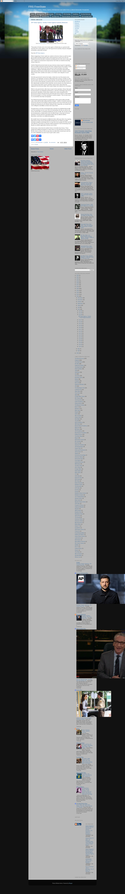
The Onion (77, 375)
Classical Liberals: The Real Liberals (70, 16)
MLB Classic (78, 539)
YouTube (77, 28)
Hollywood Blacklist (79, 506)
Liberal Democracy (79, 462)
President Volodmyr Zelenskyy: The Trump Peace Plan (83, 564)
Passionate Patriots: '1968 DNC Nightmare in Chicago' (87, 205)
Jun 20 (80, 325)
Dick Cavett (77, 479)
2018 (77, 282)
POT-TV (77, 546)
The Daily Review (35, 16)
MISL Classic (78, 472)
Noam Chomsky (78, 482)
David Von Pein (78, 477)
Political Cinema (78, 434)
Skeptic (76, 453)
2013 (77, 292)
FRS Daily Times (80, 743)
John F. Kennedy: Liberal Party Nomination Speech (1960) (86, 194)
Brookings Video (78, 377)
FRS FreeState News (86, 16)
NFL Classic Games (79, 543)
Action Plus (79, 690)
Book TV (77, 406)
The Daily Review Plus (81, 803)
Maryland (77, 508)
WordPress (75, 14)
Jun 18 (80, 327)
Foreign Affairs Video (79, 396)
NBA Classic (77, 463)
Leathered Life (78, 389)
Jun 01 (80, 346)
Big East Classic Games (80, 501)
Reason (76, 550)
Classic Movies (78, 403)
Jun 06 (80, 340)
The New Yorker (78, 465)
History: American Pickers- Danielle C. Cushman (86, 731)
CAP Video (77, 503)
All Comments (80, 68)
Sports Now (77, 515)
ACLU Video (77, 467)
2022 (77, 275)
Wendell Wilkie (78, 555)
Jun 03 (80, 344)
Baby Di (76, 437)
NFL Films (77, 481)
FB (75, 33)
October (80, 301)
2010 (77, 353)
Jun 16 (80, 331)
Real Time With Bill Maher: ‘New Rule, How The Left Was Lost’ (84, 680)
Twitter (76, 30)
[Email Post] (58, 142)
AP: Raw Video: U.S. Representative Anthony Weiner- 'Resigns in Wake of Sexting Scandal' (87, 237)
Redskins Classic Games (80, 493)
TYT (76, 474)
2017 (77, 284)
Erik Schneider (50, 14)
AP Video (77, 363)
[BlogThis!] (62, 142)
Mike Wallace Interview (80, 541)
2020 (77, 279)
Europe (36, 144)
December (80, 297)
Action (76, 413)
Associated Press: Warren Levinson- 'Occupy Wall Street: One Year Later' (87, 183)
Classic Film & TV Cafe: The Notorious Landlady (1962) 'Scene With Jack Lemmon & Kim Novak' (90, 842)
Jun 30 (80, 310)
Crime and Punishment (80, 450)
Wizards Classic (78, 498)
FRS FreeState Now (81, 772)
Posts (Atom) (40, 151)
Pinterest (77, 23)
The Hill (76, 420)
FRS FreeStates (80, 787)
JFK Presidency (78, 431)
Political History (78, 548)
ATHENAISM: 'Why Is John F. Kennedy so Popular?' (89, 861)
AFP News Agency (42, 43)
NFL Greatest (78, 441)
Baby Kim (77, 427)
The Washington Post (80, 387)
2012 (77, 294)
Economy (77, 489)
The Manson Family (79, 405)
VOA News (77, 372)
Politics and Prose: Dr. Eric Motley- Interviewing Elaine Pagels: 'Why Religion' (87, 746)
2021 (77, 277)
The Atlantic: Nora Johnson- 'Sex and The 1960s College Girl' (87, 775)
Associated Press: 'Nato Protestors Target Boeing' (86, 247)
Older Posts (68, 149)
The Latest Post (40, 14)
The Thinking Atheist (79, 496)
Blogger (70, 883)
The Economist (78, 399)
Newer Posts (35, 149)
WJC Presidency (78, 422)
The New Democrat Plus (82, 573)
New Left (77, 382)
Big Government (78, 522)
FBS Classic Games (79, 529)
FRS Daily (58, 14)
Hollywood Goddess (79, 365)
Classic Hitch (78, 448)
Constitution (77, 527)
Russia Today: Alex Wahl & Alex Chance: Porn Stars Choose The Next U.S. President (84, 806)
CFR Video (77, 488)
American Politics (79, 519)
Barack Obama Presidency (81, 425)
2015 (77, 288)
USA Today (77, 475)
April (79, 350)
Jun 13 (80, 335)
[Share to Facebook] (64, 142)
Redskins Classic (79, 484)
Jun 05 (80, 342)
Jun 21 (80, 323)
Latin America (78, 538)
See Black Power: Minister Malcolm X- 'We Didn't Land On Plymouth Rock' (87, 257)
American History (79, 456)
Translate (85, 45)
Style (76, 394)
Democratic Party (79, 458)
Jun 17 (80, 329)
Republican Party (79, 513)
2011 (77, 296)
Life (76, 374)
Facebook (77, 26)
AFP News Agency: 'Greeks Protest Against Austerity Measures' (49, 22)
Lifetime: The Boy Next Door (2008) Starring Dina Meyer (83, 719)
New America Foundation (80, 432)
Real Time (77, 443)
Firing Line (77, 531)
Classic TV (77, 526)
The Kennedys (78, 486)
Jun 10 (80, 336)
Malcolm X (77, 408)
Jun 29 (80, 312)
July (79, 307)
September (80, 303)
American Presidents (79, 444)
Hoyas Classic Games (80, 536)
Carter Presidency (79, 401)
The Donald (77, 517)
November (80, 299)
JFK (76, 386)
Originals (77, 360)
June (79, 309)
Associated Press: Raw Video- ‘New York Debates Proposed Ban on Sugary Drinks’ (87, 226)
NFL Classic (77, 398)
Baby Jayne (77, 410)
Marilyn (76, 379)
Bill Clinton (77, 429)
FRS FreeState (37, 6)
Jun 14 (80, 333)
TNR (76, 370)
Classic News (78, 417)
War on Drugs (78, 415)
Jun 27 (80, 319)
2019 (77, 281)
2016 (77, 286)
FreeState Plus (80, 757)
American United (78, 520)
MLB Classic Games (79, 439)
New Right (77, 418)
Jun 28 (80, 314)
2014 (77, 290)
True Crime (77, 393)
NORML (77, 545)
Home (32, 14)
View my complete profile (87, 122)
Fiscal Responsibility (79, 532)
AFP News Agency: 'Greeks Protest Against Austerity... (84, 317)
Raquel (76, 412)
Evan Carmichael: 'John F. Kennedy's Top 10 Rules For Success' (90, 869)
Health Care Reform (79, 534)
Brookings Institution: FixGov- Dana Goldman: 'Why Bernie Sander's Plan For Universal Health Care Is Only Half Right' (87, 163)
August (79, 305)
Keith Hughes (78, 470)
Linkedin (77, 31)
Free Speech (78, 460)
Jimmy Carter (78, 451)
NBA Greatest (78, 510)
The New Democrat (85, 14)
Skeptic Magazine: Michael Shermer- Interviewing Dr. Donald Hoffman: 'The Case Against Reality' (90, 852)
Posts (78, 65)
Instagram (77, 25)
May (79, 348)
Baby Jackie (77, 500)
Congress (77, 380)
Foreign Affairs (78, 469)
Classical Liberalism (79, 384)
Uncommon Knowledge (80, 455)
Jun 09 (80, 338)
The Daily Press (55, 16)
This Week (77, 551)
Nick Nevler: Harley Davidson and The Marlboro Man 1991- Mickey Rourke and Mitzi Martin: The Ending (87, 761)
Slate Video (77, 391)
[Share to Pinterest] (66, 142)
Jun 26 (80, 321)
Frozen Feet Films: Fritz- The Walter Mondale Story (87, 215)
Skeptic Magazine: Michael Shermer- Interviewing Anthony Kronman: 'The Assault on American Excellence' (90, 830)
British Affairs (78, 524)
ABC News (77, 424)
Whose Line (77, 557)
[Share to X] (63, 142)
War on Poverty (78, 553)
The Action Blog (45, 16)
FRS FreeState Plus (81, 628)
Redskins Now (78, 512)
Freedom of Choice (79, 505)
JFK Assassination (79, 446)
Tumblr (78, 562)
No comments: (52, 142)
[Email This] (60, 142)
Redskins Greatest (79, 494)
